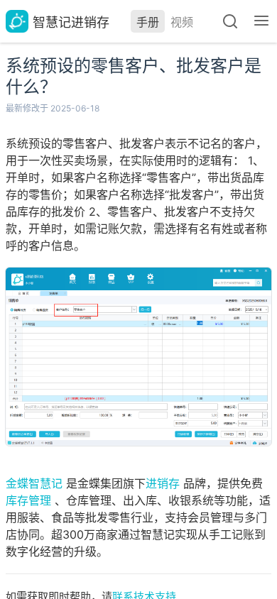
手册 (147, 22)
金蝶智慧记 (34, 483)
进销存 (163, 483)
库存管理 (28, 500)
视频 (181, 22)
